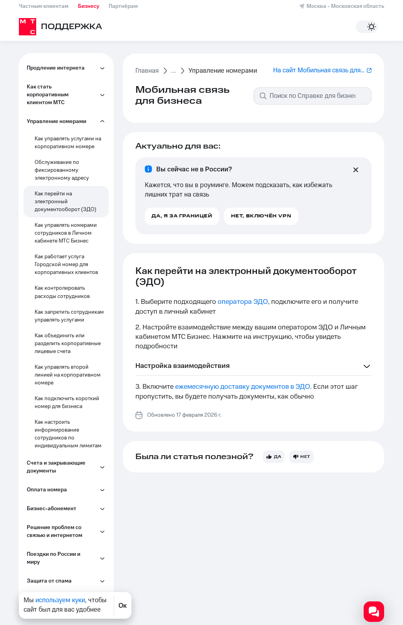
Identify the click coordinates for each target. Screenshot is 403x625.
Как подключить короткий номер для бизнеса (67, 402)
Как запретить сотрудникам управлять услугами (69, 316)
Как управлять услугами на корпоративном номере (68, 143)
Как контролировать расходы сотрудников (62, 292)
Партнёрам (123, 6)
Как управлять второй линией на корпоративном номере (68, 375)
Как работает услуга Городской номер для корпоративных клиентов (66, 264)
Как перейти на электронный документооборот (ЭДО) (65, 201)
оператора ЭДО (243, 302)
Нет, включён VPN (261, 216)
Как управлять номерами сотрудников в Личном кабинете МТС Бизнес (66, 233)
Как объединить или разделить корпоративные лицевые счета (68, 343)
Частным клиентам (43, 6)
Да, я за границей (182, 216)
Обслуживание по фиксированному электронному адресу (62, 170)
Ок (122, 605)
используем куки (60, 600)
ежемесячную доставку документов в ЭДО (242, 387)
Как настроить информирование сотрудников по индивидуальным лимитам (68, 434)
